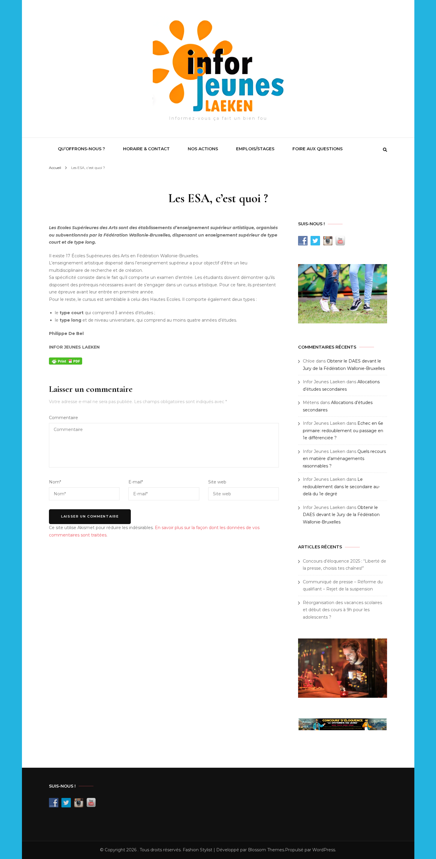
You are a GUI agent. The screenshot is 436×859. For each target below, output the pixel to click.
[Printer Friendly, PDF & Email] (65, 360)
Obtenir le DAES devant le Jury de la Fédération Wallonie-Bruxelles (341, 515)
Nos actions (203, 148)
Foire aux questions (317, 148)
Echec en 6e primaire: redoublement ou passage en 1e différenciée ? (343, 430)
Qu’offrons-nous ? (81, 148)
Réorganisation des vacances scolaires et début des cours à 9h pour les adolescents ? (342, 610)
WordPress (323, 849)
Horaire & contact (146, 148)
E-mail (135, 482)
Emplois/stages (255, 148)
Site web (217, 482)
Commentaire (63, 417)
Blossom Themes (266, 849)
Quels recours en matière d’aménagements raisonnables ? (344, 459)
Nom (55, 482)
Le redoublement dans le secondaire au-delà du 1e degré (341, 486)
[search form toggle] (385, 150)
